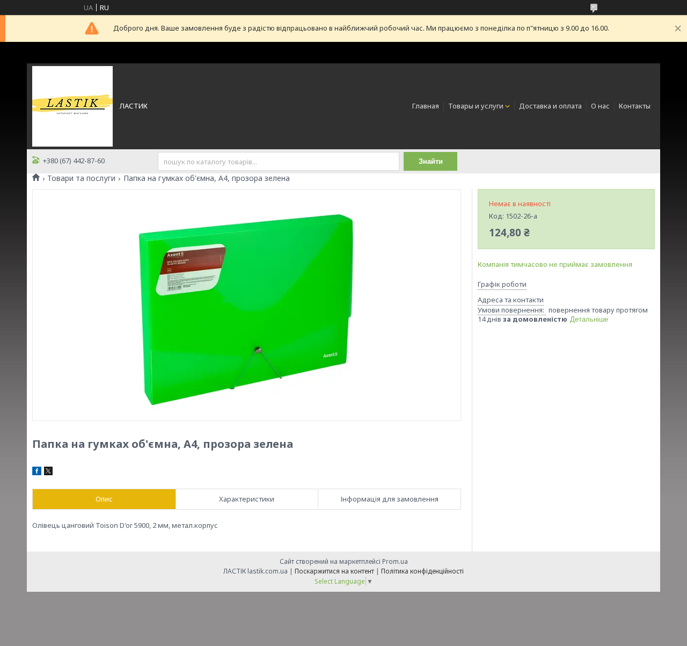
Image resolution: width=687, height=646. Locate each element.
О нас (600, 106)
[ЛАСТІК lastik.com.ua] (72, 105)
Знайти (431, 161)
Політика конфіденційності (422, 571)
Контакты (635, 106)
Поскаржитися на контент (334, 571)
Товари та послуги (81, 178)
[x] (48, 472)
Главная (425, 106)
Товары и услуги (475, 106)
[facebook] (36, 472)
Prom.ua (395, 561)
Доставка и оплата (550, 106)
